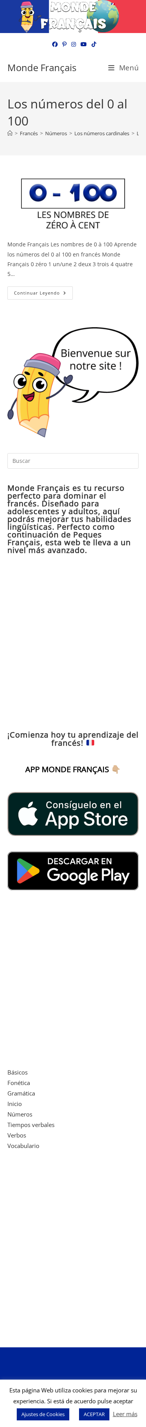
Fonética (18, 1083)
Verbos (16, 1135)
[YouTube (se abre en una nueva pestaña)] (83, 44)
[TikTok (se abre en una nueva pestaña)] (92, 44)
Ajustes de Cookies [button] (43, 1414)
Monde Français (41, 67)
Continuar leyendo (43, 294)
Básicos (17, 1072)
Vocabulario (23, 1146)
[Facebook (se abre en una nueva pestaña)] (55, 44)
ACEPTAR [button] (94, 1414)
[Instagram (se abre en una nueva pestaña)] (73, 44)
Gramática (21, 1093)
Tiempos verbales (31, 1125)
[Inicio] (9, 133)
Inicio (14, 1104)
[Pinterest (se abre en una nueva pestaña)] (64, 44)
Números (19, 1114)
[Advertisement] (73, 642)
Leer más (125, 1414)
